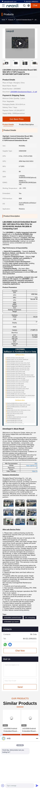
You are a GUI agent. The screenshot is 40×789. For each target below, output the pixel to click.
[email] (10, 644)
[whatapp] (5, 644)
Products (10, 19)
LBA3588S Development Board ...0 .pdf (23, 92)
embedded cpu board (11, 621)
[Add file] (2, 785)
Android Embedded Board (23, 19)
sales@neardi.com (10, 1)
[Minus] (37, 738)
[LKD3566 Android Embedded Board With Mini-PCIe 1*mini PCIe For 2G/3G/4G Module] (11, 718)
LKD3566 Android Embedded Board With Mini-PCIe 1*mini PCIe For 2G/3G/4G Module (9, 730)
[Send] (37, 785)
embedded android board (12, 617)
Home (3, 19)
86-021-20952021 (32, 1)
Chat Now (20, 650)
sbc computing (30, 617)
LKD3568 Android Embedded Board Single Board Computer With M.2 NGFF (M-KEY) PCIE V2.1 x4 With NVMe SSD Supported (29, 730)
